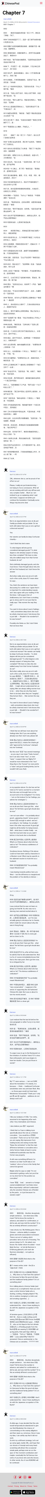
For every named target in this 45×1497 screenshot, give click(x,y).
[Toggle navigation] (41, 3)
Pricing (16, 1486)
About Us (23, 1486)
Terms (35, 1486)
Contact (10, 1486)
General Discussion (34, 22)
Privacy (30, 1486)
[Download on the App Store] (28, 1492)
